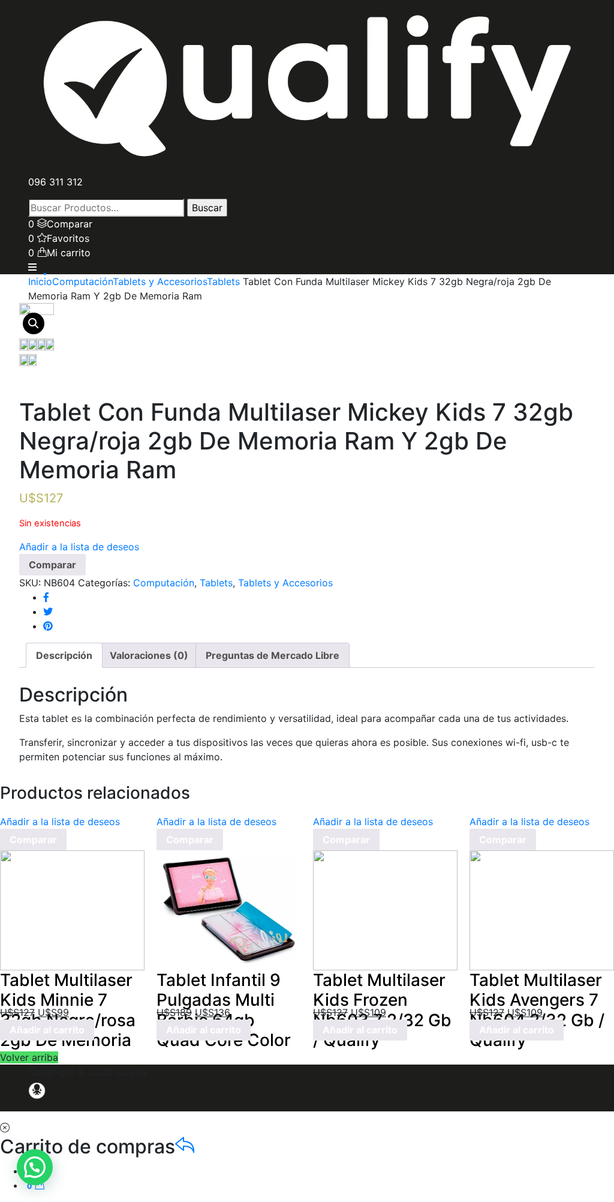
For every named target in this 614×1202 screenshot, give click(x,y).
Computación (82, 281)
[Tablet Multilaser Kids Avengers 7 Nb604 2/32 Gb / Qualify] (541, 909)
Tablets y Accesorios (160, 281)
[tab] (64, 655)
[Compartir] (574, 13)
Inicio (40, 281)
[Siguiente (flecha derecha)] (593, 601)
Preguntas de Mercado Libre (272, 655)
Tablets (223, 281)
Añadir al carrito (47, 1030)
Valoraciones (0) (149, 655)
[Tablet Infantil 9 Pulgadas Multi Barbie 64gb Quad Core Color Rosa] (228, 909)
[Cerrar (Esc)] (601, 13)
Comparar (52, 565)
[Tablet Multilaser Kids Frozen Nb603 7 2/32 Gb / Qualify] (385, 909)
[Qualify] (307, 86)
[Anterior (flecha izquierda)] (21, 601)
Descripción (64, 655)
